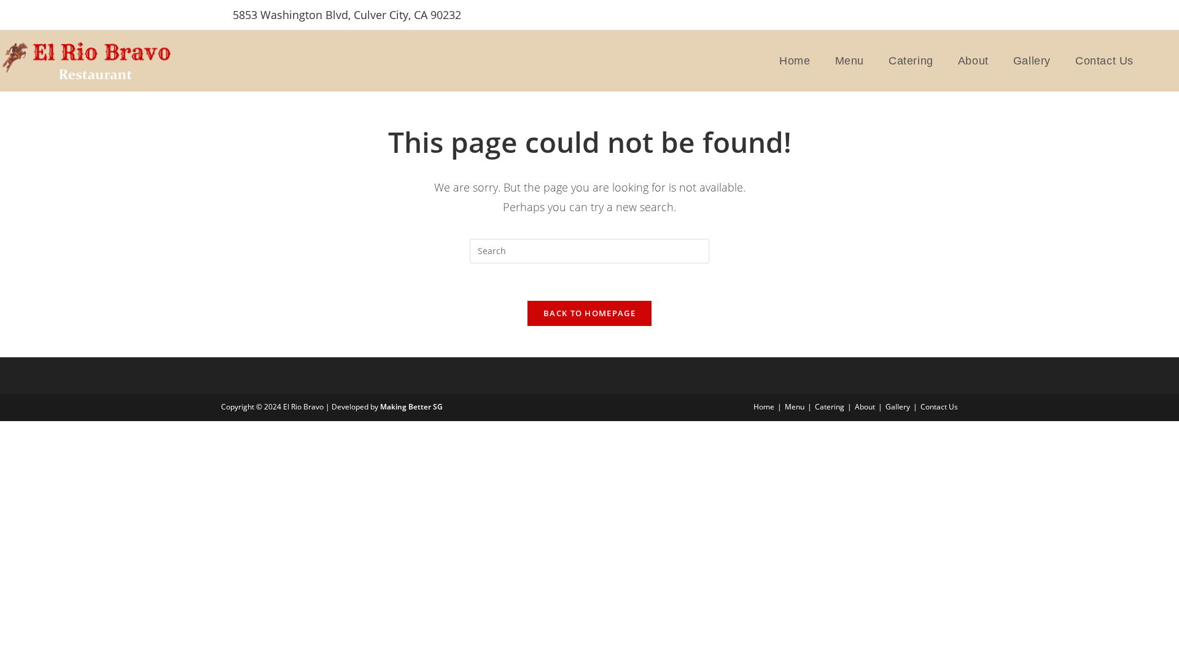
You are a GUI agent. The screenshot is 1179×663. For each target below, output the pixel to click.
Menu (794, 406)
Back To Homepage (589, 313)
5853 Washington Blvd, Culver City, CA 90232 (347, 14)
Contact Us (939, 406)
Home (763, 406)
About (865, 406)
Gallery (897, 406)
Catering (829, 406)
